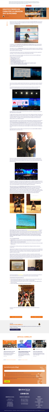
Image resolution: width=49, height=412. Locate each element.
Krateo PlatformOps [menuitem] (39, 405)
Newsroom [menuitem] (39, 407)
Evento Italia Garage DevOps (37, 351)
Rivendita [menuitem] (39, 400)
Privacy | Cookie (43, 410)
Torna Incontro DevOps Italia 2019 (9, 351)
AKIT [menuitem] (39, 403)
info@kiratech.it (10, 401)
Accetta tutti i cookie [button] (29, 5)
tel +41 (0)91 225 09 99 (24, 401)
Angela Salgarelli (16, 324)
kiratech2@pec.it (10, 402)
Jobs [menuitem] (39, 406)
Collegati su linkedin (14, 329)
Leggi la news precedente (17, 316)
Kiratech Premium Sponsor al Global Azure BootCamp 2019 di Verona (24, 352)
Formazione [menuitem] (39, 399)
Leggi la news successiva (36, 316)
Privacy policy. (19, 378)
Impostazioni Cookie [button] (23, 5)
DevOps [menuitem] (39, 402)
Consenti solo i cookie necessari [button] (36, 5)
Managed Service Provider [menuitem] (39, 401)
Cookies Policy (26, 3)
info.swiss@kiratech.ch (24, 402)
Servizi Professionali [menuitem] (39, 398)
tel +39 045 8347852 (10, 404)
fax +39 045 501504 (10, 405)
